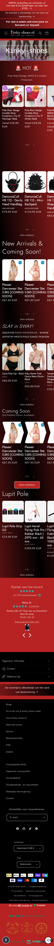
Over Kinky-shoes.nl (16, 718)
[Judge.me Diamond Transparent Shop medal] (13, 928)
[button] (6, 33)
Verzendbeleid (13, 778)
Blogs (9, 704)
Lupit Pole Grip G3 (12, 528)
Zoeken (9, 751)
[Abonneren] (44, 817)
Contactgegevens (36, 896)
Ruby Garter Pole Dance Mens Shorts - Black (35, 376)
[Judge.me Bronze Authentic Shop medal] (41, 928)
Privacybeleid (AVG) (16, 764)
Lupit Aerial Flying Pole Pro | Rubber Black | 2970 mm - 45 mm (35, 534)
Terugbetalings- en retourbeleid (22, 784)
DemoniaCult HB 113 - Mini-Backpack (34, 200)
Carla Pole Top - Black (13, 373)
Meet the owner (14, 724)
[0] (48, 940)
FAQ (8, 745)
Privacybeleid (17, 891)
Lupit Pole (15, 493)
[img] (27, 591)
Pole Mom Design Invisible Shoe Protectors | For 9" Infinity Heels (34, 114)
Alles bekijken (27, 235)
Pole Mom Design (17, 75)
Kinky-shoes (21, 886)
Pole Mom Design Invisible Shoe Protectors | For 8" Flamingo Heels (11, 114)
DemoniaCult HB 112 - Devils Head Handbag (12, 200)
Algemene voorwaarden (18, 771)
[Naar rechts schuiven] (33, 145)
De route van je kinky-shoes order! (23, 711)
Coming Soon (16, 411)
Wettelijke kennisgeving (18, 791)
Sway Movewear (26, 332)
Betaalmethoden (14, 738)
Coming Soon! (21, 251)
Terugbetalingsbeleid (37, 886)
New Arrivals (19, 243)
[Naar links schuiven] (20, 145)
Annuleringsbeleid (39, 900)
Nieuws (10, 731)
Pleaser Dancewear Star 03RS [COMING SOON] (13, 290)
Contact (10, 798)
